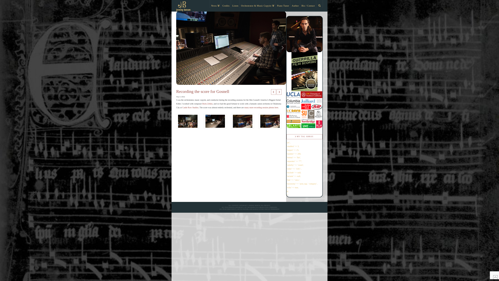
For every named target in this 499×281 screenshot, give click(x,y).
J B (181, 7)
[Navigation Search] (319, 4)
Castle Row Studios (190, 107)
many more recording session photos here (261, 107)
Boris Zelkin (207, 104)
